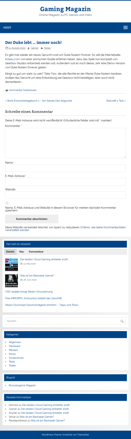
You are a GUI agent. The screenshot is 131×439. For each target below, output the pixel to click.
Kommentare (36, 251)
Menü (7, 27)
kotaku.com (12, 59)
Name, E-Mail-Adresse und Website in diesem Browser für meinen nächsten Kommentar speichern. (60, 209)
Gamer (34, 48)
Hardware (14, 346)
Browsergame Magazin (22, 385)
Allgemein (15, 342)
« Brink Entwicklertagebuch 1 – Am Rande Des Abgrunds (38, 100)
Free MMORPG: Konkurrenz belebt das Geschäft (33, 298)
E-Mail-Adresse (15, 176)
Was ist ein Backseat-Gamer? (37, 275)
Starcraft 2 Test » (116, 100)
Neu (21, 251)
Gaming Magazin (65, 9)
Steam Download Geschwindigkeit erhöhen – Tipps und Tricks (41, 304)
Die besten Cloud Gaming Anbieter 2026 (44, 259)
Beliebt (10, 251)
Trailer (12, 365)
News (47, 48)
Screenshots (16, 357)
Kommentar (13, 126)
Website (10, 189)
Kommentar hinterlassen (23, 90)
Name (9, 162)
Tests (12, 361)
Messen (13, 350)
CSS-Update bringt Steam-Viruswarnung (29, 291)
